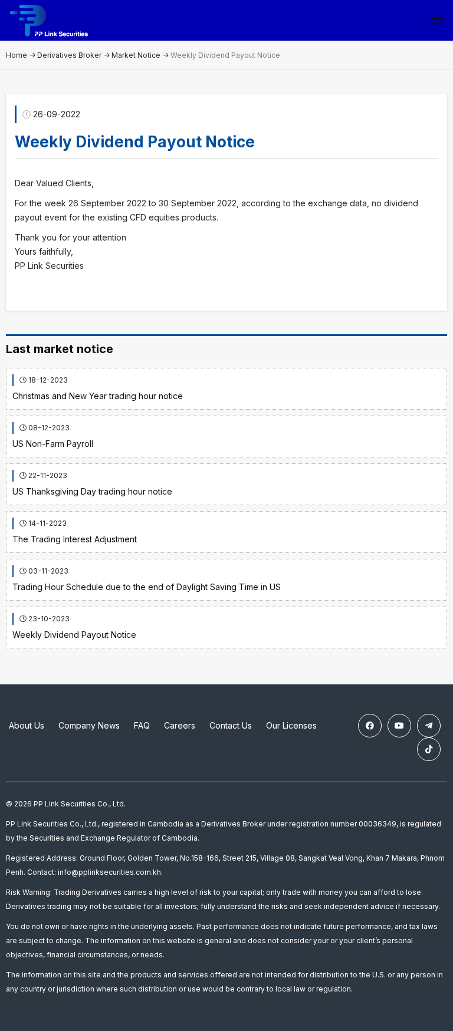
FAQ (142, 725)
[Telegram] (429, 725)
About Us (26, 725)
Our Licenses (291, 725)
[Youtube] (399, 725)
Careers (179, 725)
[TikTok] (429, 749)
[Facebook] (370, 725)
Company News (89, 725)
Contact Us (230, 725)
